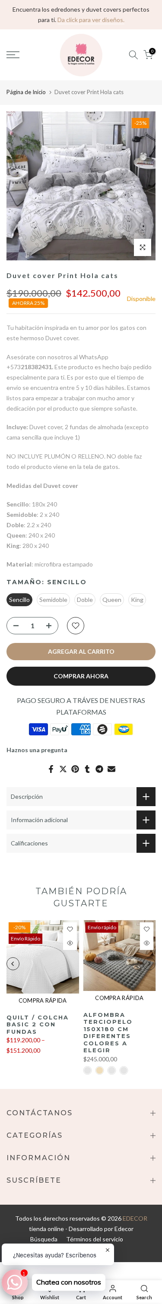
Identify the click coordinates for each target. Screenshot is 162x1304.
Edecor (123, 1228)
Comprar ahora (81, 676)
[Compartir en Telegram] (99, 769)
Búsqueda (43, 1239)
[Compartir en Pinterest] (75, 769)
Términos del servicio (94, 1239)
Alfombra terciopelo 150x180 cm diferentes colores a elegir (108, 1032)
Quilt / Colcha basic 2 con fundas (37, 1024)
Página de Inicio (26, 92)
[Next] (149, 963)
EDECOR (135, 1218)
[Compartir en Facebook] (51, 769)
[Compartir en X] (63, 769)
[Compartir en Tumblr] (87, 769)
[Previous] (12, 963)
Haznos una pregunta (36, 749)
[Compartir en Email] (111, 769)
